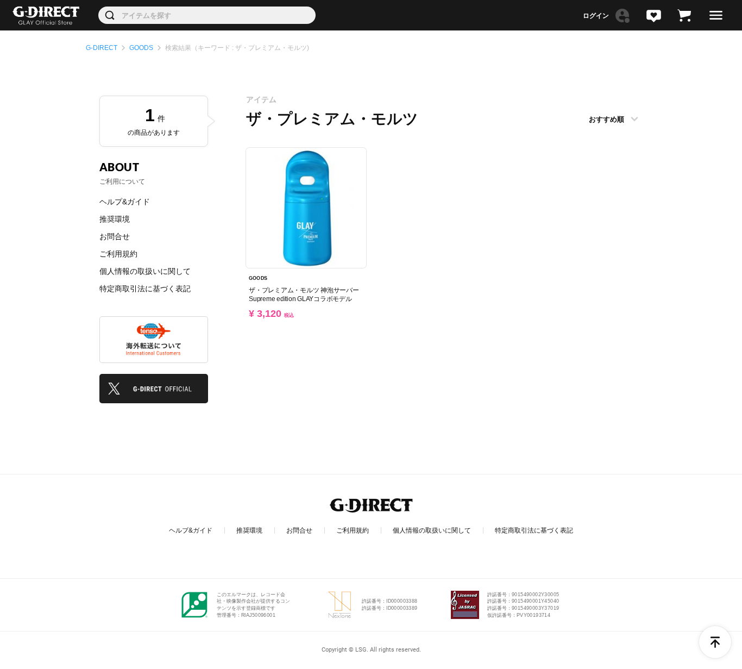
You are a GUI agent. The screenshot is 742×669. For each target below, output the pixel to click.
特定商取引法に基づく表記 (145, 288)
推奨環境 (114, 219)
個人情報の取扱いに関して (145, 271)
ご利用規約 (118, 253)
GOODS (141, 48)
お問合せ (114, 236)
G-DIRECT (101, 48)
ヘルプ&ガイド (124, 201)
